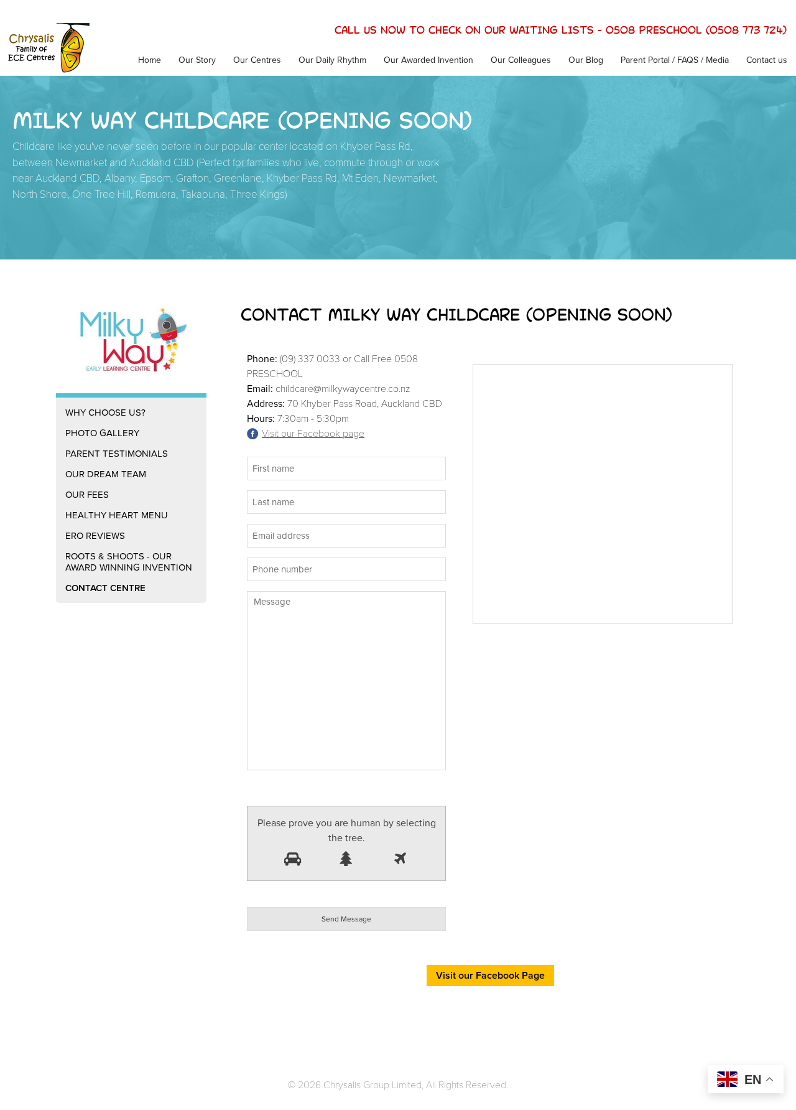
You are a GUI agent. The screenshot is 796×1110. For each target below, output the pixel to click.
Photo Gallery (102, 433)
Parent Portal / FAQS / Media (675, 60)
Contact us (766, 60)
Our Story (197, 60)
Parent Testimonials (116, 453)
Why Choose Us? (105, 412)
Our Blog (585, 60)
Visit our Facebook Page (490, 975)
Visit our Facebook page (313, 433)
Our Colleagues (521, 60)
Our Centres (257, 60)
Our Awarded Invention (428, 60)
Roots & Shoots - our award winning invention (128, 562)
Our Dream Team (105, 474)
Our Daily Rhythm (332, 60)
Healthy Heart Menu (116, 515)
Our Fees (87, 494)
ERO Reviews (95, 535)
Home (149, 60)
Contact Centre (105, 588)
